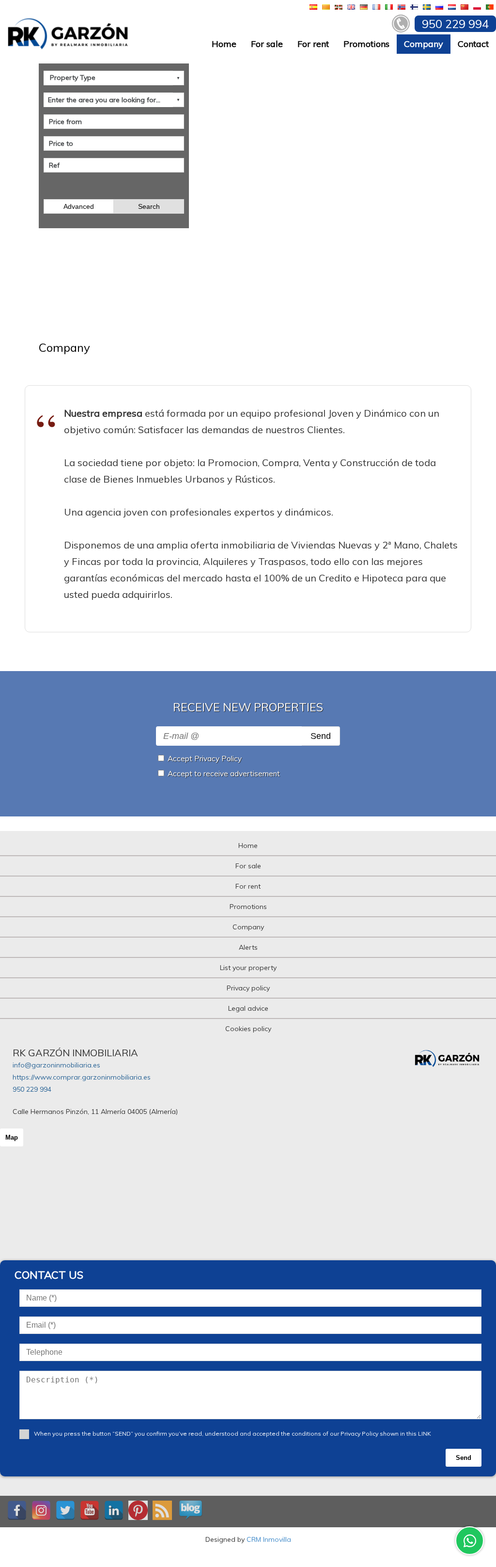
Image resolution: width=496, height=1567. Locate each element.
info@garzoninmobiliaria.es (56, 1065)
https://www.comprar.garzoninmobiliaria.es (82, 1077)
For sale (267, 43)
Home (224, 43)
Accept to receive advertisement (224, 773)
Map (11, 1137)
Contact (473, 43)
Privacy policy (248, 988)
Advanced (78, 206)
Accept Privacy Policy (205, 758)
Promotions (366, 43)
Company (423, 43)
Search (149, 206)
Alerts (248, 947)
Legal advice (248, 1008)
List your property (248, 967)
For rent (313, 43)
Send (320, 736)
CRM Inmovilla (269, 1539)
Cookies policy (248, 1028)
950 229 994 (32, 1089)
